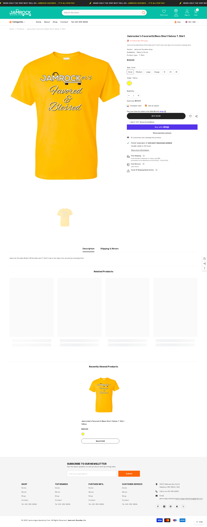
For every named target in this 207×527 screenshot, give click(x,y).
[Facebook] (158, 506)
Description (88, 248)
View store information (140, 150)
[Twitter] (183, 506)
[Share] (195, 116)
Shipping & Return (109, 248)
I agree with (134, 122)
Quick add (100, 441)
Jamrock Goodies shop (143, 49)
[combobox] (101, 12)
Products (20, 29)
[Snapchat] (177, 506)
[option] (64, 116)
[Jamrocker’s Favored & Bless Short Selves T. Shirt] (103, 395)
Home (11, 29)
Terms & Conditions (147, 122)
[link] (176, 13)
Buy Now (156, 116)
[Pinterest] (170, 506)
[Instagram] (164, 506)
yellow (82, 434)
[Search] (104, 12)
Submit (129, 473)
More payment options (162, 133)
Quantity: (130, 91)
